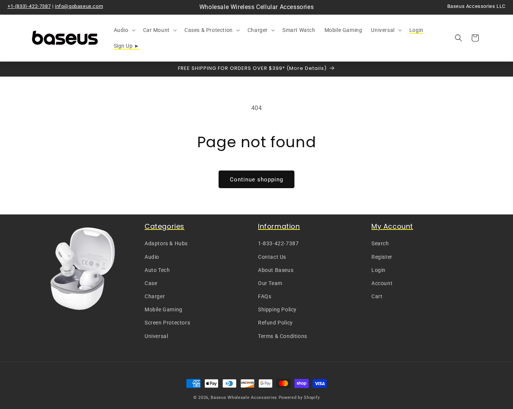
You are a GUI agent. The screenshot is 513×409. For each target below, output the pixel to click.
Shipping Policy (277, 310)
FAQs (264, 297)
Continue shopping (256, 179)
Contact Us (272, 257)
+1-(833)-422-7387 (29, 6)
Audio (152, 257)
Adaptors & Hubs (166, 244)
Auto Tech (157, 270)
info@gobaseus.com (79, 6)
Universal (156, 336)
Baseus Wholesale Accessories (244, 397)
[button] (124, 30)
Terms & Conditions (282, 336)
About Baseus (275, 270)
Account (381, 283)
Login (378, 270)
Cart (376, 297)
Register (381, 257)
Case (151, 283)
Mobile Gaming (164, 310)
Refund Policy (275, 323)
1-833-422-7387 (278, 244)
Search (380, 244)
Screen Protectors (167, 323)
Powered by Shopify (299, 397)
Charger (155, 297)
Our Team (270, 283)
